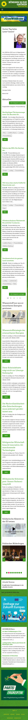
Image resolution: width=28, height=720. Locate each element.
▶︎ (24, 559)
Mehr (5, 139)
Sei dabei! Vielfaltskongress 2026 (11, 631)
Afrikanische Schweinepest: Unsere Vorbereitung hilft (13, 481)
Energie (5, 170)
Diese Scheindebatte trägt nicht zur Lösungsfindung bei (13, 370)
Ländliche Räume (12, 132)
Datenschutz (17, 718)
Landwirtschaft (12, 280)
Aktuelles (12, 12)
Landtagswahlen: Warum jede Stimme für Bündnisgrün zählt (14, 643)
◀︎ (3, 559)
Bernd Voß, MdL (5, 12)
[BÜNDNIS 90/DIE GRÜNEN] (4, 4)
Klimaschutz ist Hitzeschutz (10, 656)
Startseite (6, 714)
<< (8, 298)
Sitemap (18, 714)
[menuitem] (6, 714)
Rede (4, 208)
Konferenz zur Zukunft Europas (12, 595)
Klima (4, 132)
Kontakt (12, 714)
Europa (5, 205)
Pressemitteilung (7, 135)
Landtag (21, 132)
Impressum (10, 718)
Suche (22, 714)
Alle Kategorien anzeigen (17, 103)
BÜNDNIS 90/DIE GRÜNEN (18, 3)
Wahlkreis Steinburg (8, 246)
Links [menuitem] (13, 710)
